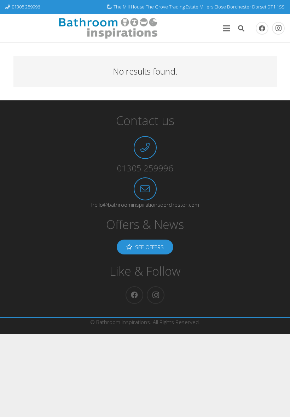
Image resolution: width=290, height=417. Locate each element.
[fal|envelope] (145, 188)
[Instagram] (278, 28)
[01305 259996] (145, 147)
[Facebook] (262, 28)
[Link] (108, 28)
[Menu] (226, 28)
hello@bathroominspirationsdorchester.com (145, 204)
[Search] (241, 28)
